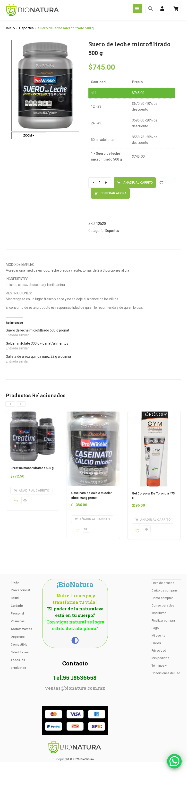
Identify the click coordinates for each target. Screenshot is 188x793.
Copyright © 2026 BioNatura (75, 759)
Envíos (156, 643)
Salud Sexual (20, 652)
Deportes (26, 28)
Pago (155, 628)
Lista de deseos (163, 583)
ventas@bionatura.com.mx (75, 688)
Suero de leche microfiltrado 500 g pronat (37, 330)
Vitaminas (18, 621)
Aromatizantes (21, 629)
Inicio (10, 28)
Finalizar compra (163, 620)
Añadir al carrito (138, 182)
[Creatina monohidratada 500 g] (32, 414)
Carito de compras (165, 590)
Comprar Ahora (114, 193)
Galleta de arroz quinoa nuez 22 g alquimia (38, 356)
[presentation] (10, 404)
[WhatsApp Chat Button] (174, 761)
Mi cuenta (158, 635)
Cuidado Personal (17, 609)
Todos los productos (18, 664)
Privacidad (159, 650)
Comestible (19, 644)
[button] (31, 490)
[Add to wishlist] (161, 182)
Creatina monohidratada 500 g (32, 468)
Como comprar (162, 598)
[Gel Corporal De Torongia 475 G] (154, 414)
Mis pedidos (160, 658)
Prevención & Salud (20, 594)
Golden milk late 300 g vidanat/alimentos (37, 343)
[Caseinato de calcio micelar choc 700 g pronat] (93, 414)
